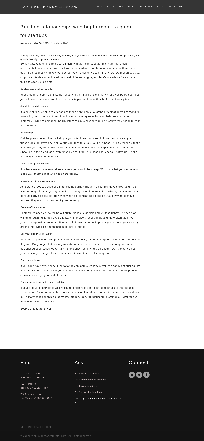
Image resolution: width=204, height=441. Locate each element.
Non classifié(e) (59, 43)
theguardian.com (42, 308)
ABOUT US (103, 6)
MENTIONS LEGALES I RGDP (36, 427)
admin (28, 43)
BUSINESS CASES (123, 6)
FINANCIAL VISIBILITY (150, 6)
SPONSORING (176, 6)
